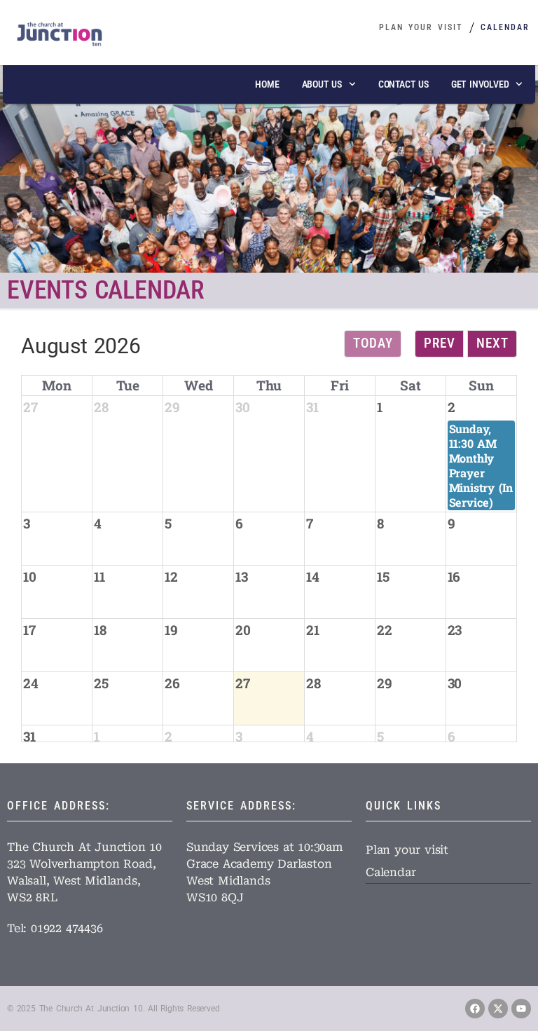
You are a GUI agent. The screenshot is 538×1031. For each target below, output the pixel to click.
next (492, 343)
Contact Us (403, 84)
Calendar (505, 27)
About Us (322, 84)
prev (439, 343)
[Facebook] (475, 1008)
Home (267, 84)
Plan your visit (420, 27)
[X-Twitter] (498, 1008)
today (373, 343)
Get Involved (480, 84)
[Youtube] (521, 1008)
